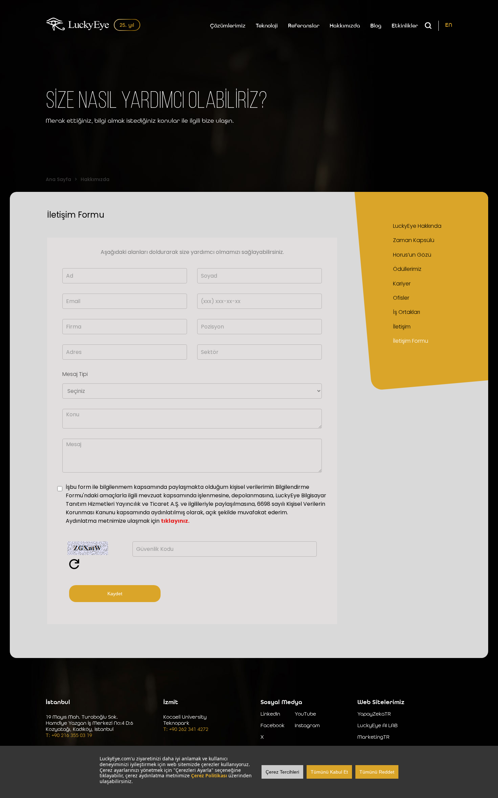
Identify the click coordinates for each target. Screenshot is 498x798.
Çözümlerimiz (228, 26)
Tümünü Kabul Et (329, 772)
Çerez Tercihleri (282, 772)
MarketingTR (373, 737)
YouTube (305, 714)
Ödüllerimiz (407, 269)
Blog (375, 26)
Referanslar (303, 26)
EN (448, 25)
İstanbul (58, 702)
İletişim (402, 327)
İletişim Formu (410, 341)
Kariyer (402, 283)
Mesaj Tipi (75, 374)
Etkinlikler (405, 26)
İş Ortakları (406, 312)
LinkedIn (270, 714)
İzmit (170, 702)
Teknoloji (267, 26)
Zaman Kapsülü (413, 240)
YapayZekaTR (374, 714)
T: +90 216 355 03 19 (69, 735)
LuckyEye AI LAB (377, 726)
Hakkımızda (345, 26)
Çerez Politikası (209, 775)
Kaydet (114, 593)
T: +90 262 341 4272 (185, 729)
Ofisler (401, 298)
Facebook (273, 726)
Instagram (307, 726)
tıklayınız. (175, 521)
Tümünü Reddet (376, 772)
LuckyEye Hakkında (417, 226)
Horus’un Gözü (412, 255)
